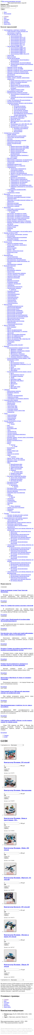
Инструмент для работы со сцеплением (18, 216)
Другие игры (11, 436)
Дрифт (12, 377)
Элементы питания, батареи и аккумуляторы (20, 103)
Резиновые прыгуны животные (16, 492)
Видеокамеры (11, 236)
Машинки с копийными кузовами (20, 350)
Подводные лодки (12, 252)
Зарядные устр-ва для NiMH (15, 68)
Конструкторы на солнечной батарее (17, 316)
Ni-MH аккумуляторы (20, 107)
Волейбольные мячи (16, 465)
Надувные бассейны (16, 480)
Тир (8, 504)
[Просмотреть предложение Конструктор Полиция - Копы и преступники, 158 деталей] (10, 815)
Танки (6, 413)
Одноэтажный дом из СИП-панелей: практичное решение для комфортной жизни (15, 692)
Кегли (9, 443)
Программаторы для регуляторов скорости (19, 522)
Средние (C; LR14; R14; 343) (19, 125)
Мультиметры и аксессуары (15, 91)
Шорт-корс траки (15, 368)
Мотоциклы (14, 383)
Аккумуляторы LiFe (16, 36)
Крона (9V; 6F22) (15, 119)
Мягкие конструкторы (13, 319)
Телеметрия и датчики (13, 192)
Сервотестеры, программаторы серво (21, 185)
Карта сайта (7, 24)
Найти (2, 9)
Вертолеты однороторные (14, 204)
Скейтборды (10, 285)
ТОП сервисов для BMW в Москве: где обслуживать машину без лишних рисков (16, 721)
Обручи (13, 497)
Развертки (10, 228)
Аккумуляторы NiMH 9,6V (18, 52)
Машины (6, 346)
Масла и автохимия (9, 325)
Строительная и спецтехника (19, 355)
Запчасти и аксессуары (13, 276)
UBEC (12, 191)
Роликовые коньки (12, 282)
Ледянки (9, 452)
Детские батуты (11, 431)
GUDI (5, 737)
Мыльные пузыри (12, 461)
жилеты (16, 486)
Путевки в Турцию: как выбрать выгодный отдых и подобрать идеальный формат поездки (16, 649)
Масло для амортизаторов (14, 330)
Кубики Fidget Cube (12, 450)
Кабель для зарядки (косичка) (19, 82)
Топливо (6, 513)
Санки (9, 494)
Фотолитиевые (18, 131)
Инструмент (7, 207)
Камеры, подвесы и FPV (11, 233)
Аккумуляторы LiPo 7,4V (18, 45)
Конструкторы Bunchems (14, 307)
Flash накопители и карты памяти (16, 136)
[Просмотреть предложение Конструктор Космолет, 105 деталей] (10, 903)
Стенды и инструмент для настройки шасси (19, 231)
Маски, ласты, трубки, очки (15, 458)
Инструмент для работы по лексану (17, 215)
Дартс (9, 430)
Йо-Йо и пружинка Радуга (14, 440)
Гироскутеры (11, 271)
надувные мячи (18, 471)
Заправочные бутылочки (14, 401)
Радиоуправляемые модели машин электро (19, 371)
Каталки (9, 279)
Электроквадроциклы (13, 294)
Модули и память (12, 158)
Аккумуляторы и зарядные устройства (15, 30)
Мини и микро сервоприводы (19, 179)
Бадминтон (10, 422)
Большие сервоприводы (17, 171)
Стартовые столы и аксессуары (16, 410)
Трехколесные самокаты (14, 288)
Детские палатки (12, 433)
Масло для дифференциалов (15, 336)
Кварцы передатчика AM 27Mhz (20, 146)
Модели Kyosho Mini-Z (17, 380)
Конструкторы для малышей (15, 312)
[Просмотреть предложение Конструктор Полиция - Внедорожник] (10, 787)
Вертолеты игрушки (13, 203)
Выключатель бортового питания (16, 140)
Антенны (10, 139)
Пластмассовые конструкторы (15, 321)
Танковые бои (11, 419)
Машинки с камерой (16, 349)
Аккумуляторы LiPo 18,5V (18, 40)
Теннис (13, 424)
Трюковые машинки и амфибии (19, 356)
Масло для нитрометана (14, 337)
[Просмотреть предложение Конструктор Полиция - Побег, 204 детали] (10, 844)
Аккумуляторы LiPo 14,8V (18, 39)
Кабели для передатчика (14, 143)
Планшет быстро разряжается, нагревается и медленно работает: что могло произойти (14, 664)
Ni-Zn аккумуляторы (19, 109)
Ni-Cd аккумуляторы (20, 106)
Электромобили (11, 295)
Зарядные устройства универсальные (17, 71)
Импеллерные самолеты (14, 391)
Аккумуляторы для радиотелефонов (21, 62)
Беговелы (10, 267)
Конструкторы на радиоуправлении (17, 315)
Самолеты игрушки (12, 397)
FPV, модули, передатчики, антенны (17, 234)
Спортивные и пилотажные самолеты (18, 398)
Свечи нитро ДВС (12, 407)
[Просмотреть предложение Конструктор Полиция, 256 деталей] (10, 759)
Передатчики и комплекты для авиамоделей (19, 159)
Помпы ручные (11, 227)
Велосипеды (10, 268)
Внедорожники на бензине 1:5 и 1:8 (21, 364)
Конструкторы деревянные (14, 310)
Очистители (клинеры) (13, 340)
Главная (6, 16)
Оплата (6, 21)
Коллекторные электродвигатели (20, 534)
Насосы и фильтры (12, 491)
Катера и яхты (8, 242)
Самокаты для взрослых (14, 283)
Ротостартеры (11, 404)
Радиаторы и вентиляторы (14, 524)
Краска (9, 328)
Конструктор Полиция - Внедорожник (17, 790)
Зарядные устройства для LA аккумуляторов (19, 70)
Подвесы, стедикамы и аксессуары (17, 240)
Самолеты (7, 389)
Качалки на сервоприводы (18, 177)
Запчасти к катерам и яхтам (15, 243)
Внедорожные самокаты (14, 270)
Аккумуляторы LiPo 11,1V (18, 37)
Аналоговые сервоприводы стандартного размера (18, 169)
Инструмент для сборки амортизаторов (18, 218)
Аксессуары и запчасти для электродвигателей (15, 520)
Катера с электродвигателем (15, 250)
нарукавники (14, 485)
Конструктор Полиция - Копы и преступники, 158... (15, 819)
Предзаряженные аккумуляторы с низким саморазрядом (23, 114)
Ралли (12, 367)
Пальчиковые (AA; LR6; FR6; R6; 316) (21, 124)
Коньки (9, 449)
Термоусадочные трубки (17, 89)
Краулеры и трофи (16, 379)
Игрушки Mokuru (12, 439)
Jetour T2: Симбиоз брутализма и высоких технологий (17, 605)
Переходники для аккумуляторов (20, 85)
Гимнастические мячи (17, 467)
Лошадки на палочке (13, 453)
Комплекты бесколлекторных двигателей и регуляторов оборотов (21, 536)
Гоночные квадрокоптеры (14, 258)
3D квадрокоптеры (12, 256)
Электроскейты (11, 300)
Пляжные (13, 470)
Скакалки (10, 495)
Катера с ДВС (11, 249)
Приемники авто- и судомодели (16, 165)
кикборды (13, 289)
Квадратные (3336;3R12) (17, 118)
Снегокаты (10, 498)
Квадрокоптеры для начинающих (16, 259)
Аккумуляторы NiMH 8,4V (18, 50)
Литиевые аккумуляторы (21, 112)
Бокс (8, 425)
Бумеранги (10, 427)
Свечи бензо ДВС (12, 406)
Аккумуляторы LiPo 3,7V (18, 43)
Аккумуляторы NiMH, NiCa (15, 46)
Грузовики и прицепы (17, 376)
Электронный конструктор (14, 324)
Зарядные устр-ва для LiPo (14, 67)
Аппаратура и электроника (11, 133)
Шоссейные (14, 370)
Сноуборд (13, 456)
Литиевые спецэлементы (21, 128)
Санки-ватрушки (15, 512)
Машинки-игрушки (16, 352)
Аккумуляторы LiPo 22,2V (18, 42)
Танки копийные (12, 415)
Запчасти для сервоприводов (19, 173)
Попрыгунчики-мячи (17, 473)
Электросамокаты (12, 298)
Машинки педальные (13, 280)
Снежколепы (11, 500)
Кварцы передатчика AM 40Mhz (20, 147)
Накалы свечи (11, 403)
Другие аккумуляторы (13, 58)
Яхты (8, 253)
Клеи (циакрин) (11, 327)
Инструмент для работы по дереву (17, 213)
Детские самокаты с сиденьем (15, 274)
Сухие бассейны (12, 501)
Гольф (15, 446)
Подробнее (4, 601)
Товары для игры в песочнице (15, 507)
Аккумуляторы (15, 104)
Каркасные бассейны (16, 479)
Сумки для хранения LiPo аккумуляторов (19, 100)
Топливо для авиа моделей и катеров (17, 515)
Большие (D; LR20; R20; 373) (19, 116)
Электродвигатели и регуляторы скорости (16, 518)
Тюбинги (9, 510)
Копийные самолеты (13, 392)
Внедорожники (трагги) (17, 362)
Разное (9, 230)
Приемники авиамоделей (14, 164)
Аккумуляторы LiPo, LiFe (14, 34)
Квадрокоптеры (8, 255)
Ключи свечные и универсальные (16, 219)
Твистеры (10, 503)
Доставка (6, 19)
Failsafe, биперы (11, 134)
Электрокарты (11, 292)
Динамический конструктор (15, 306)
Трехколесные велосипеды (14, 286)
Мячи (8, 462)
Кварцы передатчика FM (18, 149)
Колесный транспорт (10, 265)
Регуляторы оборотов (17, 580)
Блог (5, 18)
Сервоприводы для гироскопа (19, 182)
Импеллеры (14, 533)
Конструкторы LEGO (13, 309)
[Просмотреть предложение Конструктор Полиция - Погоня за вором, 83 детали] (10, 931)
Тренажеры (10, 509)
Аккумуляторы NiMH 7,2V (18, 49)
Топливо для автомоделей (14, 516)
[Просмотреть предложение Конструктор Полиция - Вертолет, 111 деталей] (10, 874)
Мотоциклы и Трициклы (18, 353)
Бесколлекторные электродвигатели (21, 531)
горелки (13, 212)
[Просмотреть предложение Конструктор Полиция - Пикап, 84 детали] (10, 961)
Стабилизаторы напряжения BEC (16, 189)
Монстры (13, 365)
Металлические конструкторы (15, 318)
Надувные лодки (12, 488)
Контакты (6, 22)
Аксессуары (10, 55)
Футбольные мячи (16, 474)
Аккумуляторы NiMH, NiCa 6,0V (20, 53)
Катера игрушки (12, 247)
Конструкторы (8, 304)
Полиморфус (11, 342)
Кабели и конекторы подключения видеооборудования (17, 238)
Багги (12, 361)
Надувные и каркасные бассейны (16, 476)
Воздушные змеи (12, 428)
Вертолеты (7, 194)
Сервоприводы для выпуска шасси (20, 180)
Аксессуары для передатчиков (15, 137)
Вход (5, 12)
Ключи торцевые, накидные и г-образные (19, 221)
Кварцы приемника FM (17, 150)
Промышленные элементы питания (17, 92)
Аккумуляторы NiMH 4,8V (18, 48)
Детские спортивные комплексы (16, 434)
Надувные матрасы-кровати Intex (16, 489)
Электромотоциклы (12, 297)
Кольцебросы (11, 447)
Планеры (9, 394)
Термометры (10, 412)
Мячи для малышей (16, 468)
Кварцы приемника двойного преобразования (19, 153)
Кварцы (9, 145)
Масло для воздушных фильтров (16, 334)
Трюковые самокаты (13, 291)
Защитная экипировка (13, 277)
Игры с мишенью (15, 506)
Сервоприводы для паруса (18, 183)
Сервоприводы (11, 167)
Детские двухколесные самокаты (16, 273)
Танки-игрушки (11, 416)
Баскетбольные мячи (16, 464)
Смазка (9, 343)
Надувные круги (12, 483)
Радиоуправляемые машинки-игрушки (18, 347)
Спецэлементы (18, 130)
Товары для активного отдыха (12, 421)
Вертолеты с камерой (13, 206)
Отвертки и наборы (12, 225)
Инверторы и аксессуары (14, 76)
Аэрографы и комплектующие (15, 209)
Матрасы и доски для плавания (16, 459)
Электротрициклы (12, 303)
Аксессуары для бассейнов (18, 477)
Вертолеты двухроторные (14, 195)
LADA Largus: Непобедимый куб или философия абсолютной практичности (15, 620)
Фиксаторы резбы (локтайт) (15, 344)
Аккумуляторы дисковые (21, 110)
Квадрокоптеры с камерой (14, 264)
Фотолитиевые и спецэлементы (19, 127)
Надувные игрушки (12, 482)
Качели (9, 442)
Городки (13, 444)
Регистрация (7, 13)
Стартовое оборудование (11, 400)
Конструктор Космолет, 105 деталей (17, 907)
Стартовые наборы (12, 409)
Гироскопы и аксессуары (14, 142)
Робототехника (11, 322)
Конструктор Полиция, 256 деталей (16, 762)
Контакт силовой (15, 83)
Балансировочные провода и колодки (21, 80)
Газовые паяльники (12, 210)
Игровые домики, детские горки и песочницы (20, 437)
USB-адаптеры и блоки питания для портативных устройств (17, 32)
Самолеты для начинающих (15, 395)
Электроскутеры (12, 301)
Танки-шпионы (11, 418)
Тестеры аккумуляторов (14, 101)
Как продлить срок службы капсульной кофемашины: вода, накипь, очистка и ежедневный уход (17, 633)
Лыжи (9, 455)
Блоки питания (11, 56)
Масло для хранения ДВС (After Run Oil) (18, 339)
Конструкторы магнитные (14, 313)
